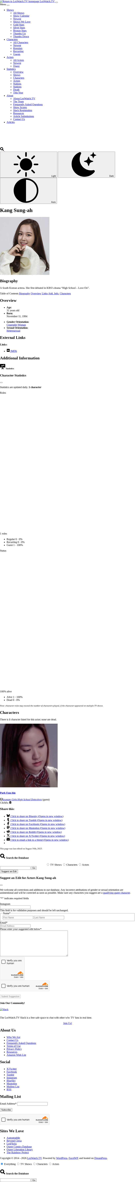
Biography (24, 293)
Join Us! (67, 1023)
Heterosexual (13, 330)
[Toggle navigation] (56, 2)
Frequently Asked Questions (21, 1043)
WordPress (61, 1158)
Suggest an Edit (9, 871)
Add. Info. (53, 293)
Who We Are (13, 1037)
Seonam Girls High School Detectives (22, 799)
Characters (65, 293)
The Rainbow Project (18, 1152)
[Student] (10, 802)
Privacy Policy (14, 1049)
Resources (12, 1052)
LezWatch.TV (34, 1158)
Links (45, 293)
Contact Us (12, 1040)
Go (33, 868)
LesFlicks (12, 1143)
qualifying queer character (116, 892)
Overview (36, 293)
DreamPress (100, 1158)
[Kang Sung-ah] (24, 274)
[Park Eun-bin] (29, 786)
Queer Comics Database (19, 1146)
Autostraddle (13, 1137)
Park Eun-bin (7, 792)
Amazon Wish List (16, 1055)
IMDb (13, 351)
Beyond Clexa (14, 1140)
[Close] (8, 5)
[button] (2, 150)
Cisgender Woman (16, 324)
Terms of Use (14, 1046)
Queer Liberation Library (20, 1149)
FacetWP (73, 1158)
